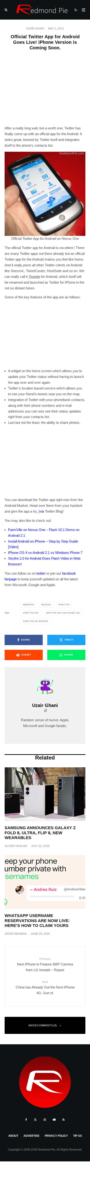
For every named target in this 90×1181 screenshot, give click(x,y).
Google (47, 605)
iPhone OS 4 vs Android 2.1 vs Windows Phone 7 (45, 553)
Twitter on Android (36, 621)
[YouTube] (54, 1120)
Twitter (65, 605)
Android (29, 605)
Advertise (31, 1135)
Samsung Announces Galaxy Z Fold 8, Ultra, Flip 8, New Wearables (40, 832)
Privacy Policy (56, 1135)
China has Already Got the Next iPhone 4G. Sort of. (45, 987)
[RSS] (63, 1120)
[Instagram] (44, 1120)
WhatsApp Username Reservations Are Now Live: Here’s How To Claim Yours (37, 920)
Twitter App (31, 613)
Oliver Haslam (16, 846)
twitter (40, 573)
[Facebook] (26, 1120)
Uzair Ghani (35, 28)
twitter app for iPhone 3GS (63, 613)
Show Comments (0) (42, 1025)
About (13, 1135)
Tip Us (77, 1135)
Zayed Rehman (16, 933)
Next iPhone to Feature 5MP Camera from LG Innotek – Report (45, 964)
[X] (35, 1120)
